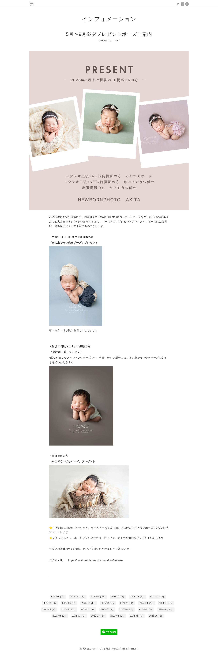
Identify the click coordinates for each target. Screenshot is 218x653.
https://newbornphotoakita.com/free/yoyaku (95, 560)
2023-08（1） (69, 609)
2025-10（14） (157, 597)
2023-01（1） (127, 609)
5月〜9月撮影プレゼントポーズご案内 (111, 34)
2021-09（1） (156, 616)
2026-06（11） (77, 597)
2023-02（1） (107, 609)
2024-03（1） (146, 603)
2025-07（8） (89, 603)
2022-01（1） (137, 616)
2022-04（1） (98, 616)
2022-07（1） (79, 616)
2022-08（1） (60, 616)
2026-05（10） (98, 597)
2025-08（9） (69, 603)
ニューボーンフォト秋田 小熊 (101, 649)
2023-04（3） (88, 609)
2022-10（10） (166, 609)
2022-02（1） (117, 616)
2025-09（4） (50, 603)
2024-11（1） (127, 603)
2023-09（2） (49, 609)
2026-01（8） (118, 597)
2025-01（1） (108, 603)
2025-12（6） (137, 597)
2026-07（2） (58, 597)
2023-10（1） (166, 603)
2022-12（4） (146, 609)
